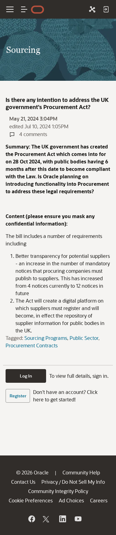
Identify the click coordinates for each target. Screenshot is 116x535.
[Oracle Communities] (92, 9)
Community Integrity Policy (58, 491)
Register (18, 396)
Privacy (49, 481)
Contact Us (23, 481)
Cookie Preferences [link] (31, 500)
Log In (26, 376)
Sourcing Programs (45, 338)
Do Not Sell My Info (83, 481)
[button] (24, 9)
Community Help (81, 472)
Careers (98, 500)
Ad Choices (71, 500)
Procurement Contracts (32, 345)
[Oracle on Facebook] (31, 519)
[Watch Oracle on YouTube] (78, 519)
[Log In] (106, 9)
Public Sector (84, 338)
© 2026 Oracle (32, 472)
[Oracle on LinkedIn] (62, 519)
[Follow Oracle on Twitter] (47, 519)
